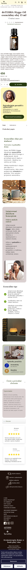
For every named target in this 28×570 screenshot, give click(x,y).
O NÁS (5, 498)
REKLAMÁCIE (7, 518)
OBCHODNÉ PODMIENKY (10, 510)
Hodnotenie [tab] (13, 125)
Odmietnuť (7, 566)
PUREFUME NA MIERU (10, 507)
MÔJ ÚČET (6, 520)
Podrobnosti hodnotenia (14, 24)
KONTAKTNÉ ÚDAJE (9, 512)
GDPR (5, 514)
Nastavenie (13, 561)
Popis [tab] (4, 125)
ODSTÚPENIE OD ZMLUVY (11, 516)
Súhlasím (20, 566)
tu (11, 557)
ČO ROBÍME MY (8, 502)
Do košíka (19, 84)
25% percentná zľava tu (15, 487)
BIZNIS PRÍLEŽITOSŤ (9, 500)
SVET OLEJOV (7, 504)
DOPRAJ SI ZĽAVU (8, 505)
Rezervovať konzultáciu (13, 117)
